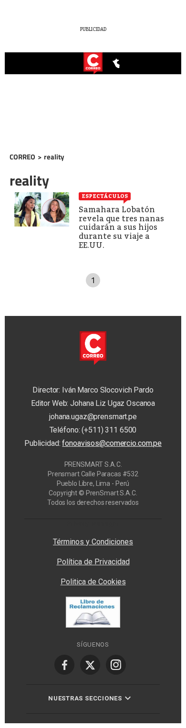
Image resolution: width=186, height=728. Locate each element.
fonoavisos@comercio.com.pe (112, 443)
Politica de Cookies (93, 581)
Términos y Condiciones (93, 541)
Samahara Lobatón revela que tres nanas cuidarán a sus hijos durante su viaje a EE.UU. (121, 227)
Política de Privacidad (93, 561)
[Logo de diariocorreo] (93, 63)
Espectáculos (105, 196)
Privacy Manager (93, 524)
